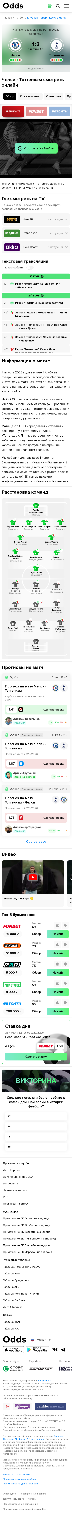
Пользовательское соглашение (20, 1504)
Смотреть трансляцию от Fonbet (36, 111)
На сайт (58, 934)
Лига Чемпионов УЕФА (18, 1176)
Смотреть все (36, 842)
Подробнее (34, 68)
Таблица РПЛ (11, 1273)
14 (8, 1136)
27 (8, 1116)
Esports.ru (41, 1368)
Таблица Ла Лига (14, 1300)
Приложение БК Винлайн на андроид (27, 1245)
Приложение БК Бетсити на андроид (26, 1232)
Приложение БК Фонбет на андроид (26, 1225)
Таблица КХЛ (11, 1322)
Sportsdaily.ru (13, 1368)
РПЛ (6, 1197)
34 (9, 1126)
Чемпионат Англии (15, 1190)
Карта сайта (23, 1474)
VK (55, 1349)
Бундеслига (10, 1183)
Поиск (58, 6)
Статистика (53, 96)
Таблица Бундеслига (16, 1280)
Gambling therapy (22, 1406)
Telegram (63, 1349)
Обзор (10, 96)
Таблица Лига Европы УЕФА (21, 1266)
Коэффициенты (30, 96)
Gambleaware (50, 1406)
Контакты (8, 1474)
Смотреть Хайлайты (13, 111)
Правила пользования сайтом (19, 1479)
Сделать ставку (36, 1056)
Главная (7, 17)
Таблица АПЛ (11, 1287)
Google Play (37, 1349)
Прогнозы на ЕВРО (15, 1203)
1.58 (60, 1046)
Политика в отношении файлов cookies (25, 1509)
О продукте (9, 1493)
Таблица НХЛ (11, 1328)
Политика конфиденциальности (21, 1483)
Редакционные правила (33, 1493)
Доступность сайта (13, 1498)
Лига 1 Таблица (12, 1307)
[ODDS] (13, 6)
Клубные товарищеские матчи (47, 17)
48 (9, 1146)
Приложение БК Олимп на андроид (26, 1218)
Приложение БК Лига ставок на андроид (29, 1238)
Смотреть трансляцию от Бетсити (59, 111)
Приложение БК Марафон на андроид (27, 1252)
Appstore (13, 1349)
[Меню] (66, 6)
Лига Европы (11, 1170)
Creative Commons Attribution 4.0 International (33, 1438)
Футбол (19, 17)
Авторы (32, 1498)
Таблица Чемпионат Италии (21, 1293)
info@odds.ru (45, 1380)
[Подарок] (50, 6)
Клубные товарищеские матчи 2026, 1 (36, 29)
